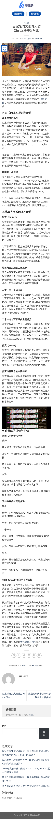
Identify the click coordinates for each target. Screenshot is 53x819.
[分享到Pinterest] (34, 655)
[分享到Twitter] (24, 655)
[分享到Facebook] (19, 655)
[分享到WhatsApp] (13, 655)
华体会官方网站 (28, 642)
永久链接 (35, 665)
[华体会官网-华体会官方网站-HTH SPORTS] (26, 5)
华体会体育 (35, 815)
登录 (30, 715)
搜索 (4, 726)
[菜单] (4, 4)
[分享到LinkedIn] (39, 655)
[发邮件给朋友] (29, 655)
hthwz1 (38, 39)
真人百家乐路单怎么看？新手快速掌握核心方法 (26, 786)
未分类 (26, 23)
